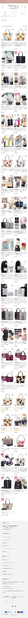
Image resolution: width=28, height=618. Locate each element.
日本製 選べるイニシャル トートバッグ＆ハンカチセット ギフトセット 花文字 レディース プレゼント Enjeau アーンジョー (7, 470)
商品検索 (4, 542)
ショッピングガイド (7, 537)
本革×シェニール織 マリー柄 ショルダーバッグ (7, 449)
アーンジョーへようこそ (8, 548)
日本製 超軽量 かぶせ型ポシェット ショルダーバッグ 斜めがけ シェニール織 (7, 343)
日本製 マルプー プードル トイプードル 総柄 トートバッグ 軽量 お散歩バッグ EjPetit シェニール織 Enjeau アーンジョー (7, 44)
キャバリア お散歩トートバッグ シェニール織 (7, 408)
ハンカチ (4, 11)
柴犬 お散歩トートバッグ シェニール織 (7, 429)
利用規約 (4, 571)
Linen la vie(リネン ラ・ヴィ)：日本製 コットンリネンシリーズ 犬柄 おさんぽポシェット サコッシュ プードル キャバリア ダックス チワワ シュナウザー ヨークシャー (20, 277)
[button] (2, 7)
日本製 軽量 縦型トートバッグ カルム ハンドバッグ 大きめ (7, 87)
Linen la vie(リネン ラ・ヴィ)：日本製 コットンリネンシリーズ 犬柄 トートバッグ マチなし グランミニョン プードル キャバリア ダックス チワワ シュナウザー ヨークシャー (7, 301)
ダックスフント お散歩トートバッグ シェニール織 (20, 386)
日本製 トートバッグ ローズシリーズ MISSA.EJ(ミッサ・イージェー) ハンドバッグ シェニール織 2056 (7, 364)
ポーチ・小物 (14, 11)
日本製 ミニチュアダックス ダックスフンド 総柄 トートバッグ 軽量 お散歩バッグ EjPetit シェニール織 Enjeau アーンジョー (20, 45)
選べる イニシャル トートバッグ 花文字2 (20, 429)
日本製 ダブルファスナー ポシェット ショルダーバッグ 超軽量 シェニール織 (20, 108)
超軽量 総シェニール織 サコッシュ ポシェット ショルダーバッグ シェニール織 (20, 190)
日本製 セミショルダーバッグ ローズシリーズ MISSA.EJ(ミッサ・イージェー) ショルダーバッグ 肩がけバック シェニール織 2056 (7, 387)
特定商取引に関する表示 (8, 574)
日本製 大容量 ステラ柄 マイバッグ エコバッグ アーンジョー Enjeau (20, 150)
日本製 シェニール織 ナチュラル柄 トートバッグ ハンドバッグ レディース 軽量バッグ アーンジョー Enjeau (7, 254)
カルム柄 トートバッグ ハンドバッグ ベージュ (7, 513)
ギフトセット (14, 13)
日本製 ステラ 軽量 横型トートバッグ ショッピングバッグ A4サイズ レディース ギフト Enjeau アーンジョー (7, 233)
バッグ (23, 11)
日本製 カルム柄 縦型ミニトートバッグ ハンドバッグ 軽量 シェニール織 (7, 129)
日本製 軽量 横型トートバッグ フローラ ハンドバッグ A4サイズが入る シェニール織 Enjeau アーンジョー (20, 67)
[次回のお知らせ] (25, 1)
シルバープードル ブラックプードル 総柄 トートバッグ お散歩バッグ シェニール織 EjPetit (20, 170)
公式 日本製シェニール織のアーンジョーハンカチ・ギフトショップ (15, 614)
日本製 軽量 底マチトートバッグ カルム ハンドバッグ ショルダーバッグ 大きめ (20, 212)
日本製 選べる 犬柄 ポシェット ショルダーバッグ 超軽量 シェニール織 (7, 212)
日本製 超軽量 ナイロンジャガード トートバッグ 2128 (20, 491)
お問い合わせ (5, 545)
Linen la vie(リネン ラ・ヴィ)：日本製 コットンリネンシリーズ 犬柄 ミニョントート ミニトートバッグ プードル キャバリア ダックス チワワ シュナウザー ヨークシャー (20, 301)
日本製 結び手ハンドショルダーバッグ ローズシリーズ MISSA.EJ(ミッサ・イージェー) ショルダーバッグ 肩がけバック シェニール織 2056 (20, 365)
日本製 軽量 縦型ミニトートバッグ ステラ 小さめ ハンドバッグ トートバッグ (20, 323)
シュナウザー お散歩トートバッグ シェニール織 (20, 408)
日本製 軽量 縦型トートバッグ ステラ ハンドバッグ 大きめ (7, 322)
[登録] (24, 601)
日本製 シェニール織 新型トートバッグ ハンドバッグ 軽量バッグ (20, 343)
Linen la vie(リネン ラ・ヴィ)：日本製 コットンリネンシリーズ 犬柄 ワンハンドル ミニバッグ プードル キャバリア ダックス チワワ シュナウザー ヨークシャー (7, 277)
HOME (2, 16)
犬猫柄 (4, 13)
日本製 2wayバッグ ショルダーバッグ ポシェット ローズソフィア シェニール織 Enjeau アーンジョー (7, 67)
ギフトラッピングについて (8, 562)
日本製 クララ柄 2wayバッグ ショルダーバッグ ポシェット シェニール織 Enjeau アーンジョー (7, 108)
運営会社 (4, 551)
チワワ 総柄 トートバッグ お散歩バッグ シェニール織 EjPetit (7, 170)
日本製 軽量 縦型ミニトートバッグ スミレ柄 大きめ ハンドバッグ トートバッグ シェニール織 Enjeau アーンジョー (7, 492)
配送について (5, 559)
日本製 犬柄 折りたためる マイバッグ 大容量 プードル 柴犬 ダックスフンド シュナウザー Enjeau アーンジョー (7, 191)
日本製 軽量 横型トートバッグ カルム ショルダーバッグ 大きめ (20, 87)
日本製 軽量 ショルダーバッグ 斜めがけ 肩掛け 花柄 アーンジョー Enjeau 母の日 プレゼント (20, 232)
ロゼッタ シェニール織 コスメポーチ (20, 449)
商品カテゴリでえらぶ (8, 16)
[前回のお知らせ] (2, 1)
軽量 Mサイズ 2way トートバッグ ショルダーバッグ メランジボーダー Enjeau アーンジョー (20, 129)
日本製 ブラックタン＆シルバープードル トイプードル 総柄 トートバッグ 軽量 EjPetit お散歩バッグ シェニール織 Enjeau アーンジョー (20, 470)
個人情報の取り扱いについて (9, 568)
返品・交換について (7, 565)
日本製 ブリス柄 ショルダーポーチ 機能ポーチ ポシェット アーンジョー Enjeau (20, 253)
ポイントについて (6, 539)
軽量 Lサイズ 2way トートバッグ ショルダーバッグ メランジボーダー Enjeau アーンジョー (7, 150)
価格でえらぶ (23, 13)
